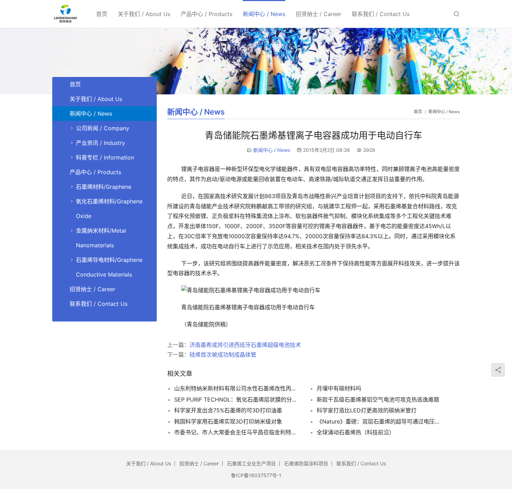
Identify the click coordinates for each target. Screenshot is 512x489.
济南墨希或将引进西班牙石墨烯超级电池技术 (245, 344)
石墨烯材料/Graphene (103, 186)
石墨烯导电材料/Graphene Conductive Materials (109, 267)
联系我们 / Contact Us (381, 13)
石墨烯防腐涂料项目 (306, 463)
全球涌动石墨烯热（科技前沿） (356, 432)
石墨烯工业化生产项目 (251, 463)
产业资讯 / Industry (100, 142)
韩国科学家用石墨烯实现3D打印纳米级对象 (228, 421)
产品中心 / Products (206, 13)
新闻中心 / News (264, 13)
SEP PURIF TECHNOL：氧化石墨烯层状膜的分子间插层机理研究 (237, 399)
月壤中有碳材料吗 (339, 388)
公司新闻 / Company (102, 128)
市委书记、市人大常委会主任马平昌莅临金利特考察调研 (237, 432)
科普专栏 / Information (105, 157)
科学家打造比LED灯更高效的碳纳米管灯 (367, 410)
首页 (101, 13)
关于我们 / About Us (144, 13)
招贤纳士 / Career (318, 13)
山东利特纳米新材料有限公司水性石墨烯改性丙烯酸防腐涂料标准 (237, 388)
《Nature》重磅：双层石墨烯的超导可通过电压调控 (379, 421)
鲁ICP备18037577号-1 (256, 475)
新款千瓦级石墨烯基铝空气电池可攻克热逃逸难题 (378, 399)
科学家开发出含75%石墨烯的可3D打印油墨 (228, 410)
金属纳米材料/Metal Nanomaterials (101, 238)
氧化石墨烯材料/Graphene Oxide (109, 208)
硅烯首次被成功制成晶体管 (222, 354)
